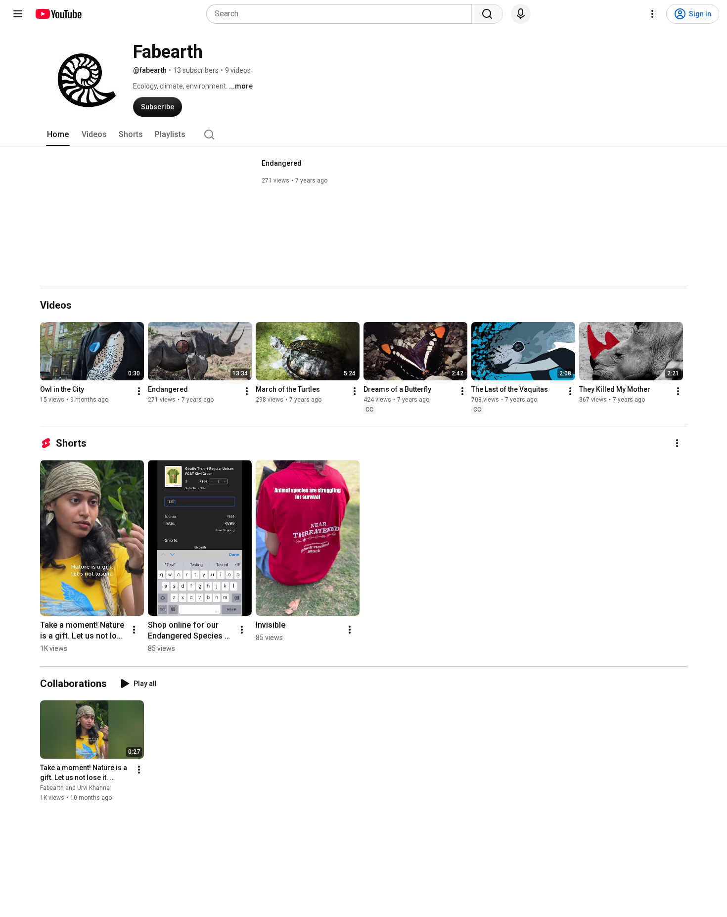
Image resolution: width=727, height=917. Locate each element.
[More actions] (139, 391)
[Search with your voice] (521, 14)
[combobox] (342, 14)
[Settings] (652, 14)
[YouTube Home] (58, 14)
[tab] (58, 134)
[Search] (487, 14)
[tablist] (363, 134)
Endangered (282, 163)
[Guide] (18, 14)
